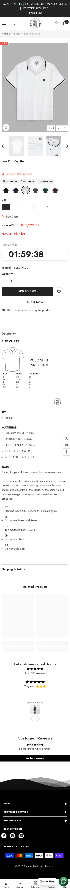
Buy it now (35, 302)
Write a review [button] (35, 758)
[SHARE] (65, 292)
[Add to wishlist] (59, 291)
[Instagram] (12, 835)
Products (16, 33)
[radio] (6, 190)
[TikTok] (21, 835)
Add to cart (27, 291)
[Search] (13, 23)
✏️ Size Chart (10, 217)
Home (5, 33)
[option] (35, 87)
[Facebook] (3, 835)
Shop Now (35, 13)
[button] (59, 128)
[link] (18, 643)
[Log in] (56, 23)
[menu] (4, 23)
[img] (35, 669)
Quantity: (7, 274)
